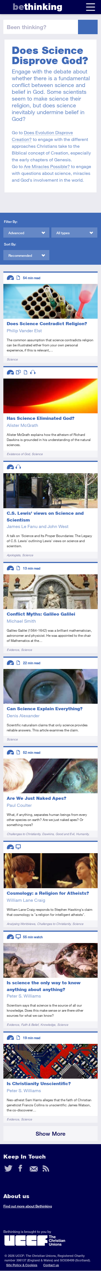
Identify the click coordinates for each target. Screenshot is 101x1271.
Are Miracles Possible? (47, 166)
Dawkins (48, 834)
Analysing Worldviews (21, 923)
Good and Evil (65, 834)
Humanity (82, 834)
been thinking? (26, 26)
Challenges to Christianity (23, 834)
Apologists (13, 555)
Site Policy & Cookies (21, 1265)
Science (12, 359)
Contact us (51, 1265)
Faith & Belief (29, 1024)
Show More (50, 1133)
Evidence (13, 649)
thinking (37, 6)
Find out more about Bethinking (27, 1206)
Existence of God (18, 454)
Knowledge (47, 1024)
